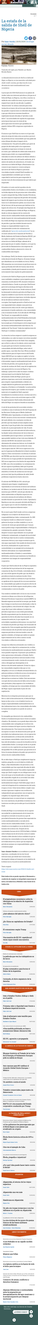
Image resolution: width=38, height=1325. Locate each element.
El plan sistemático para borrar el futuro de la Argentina (16, 970)
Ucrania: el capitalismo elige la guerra (19, 947)
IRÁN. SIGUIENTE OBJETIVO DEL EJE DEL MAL (19, 988)
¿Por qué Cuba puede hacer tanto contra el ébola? (19, 1166)
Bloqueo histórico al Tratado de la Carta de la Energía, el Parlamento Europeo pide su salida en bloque (19, 1055)
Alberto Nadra (6, 974)
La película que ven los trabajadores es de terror (18, 957)
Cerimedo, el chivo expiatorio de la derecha (17, 980)
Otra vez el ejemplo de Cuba (14, 1147)
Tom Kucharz (6, 1109)
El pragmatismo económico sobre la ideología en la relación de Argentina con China (18, 901)
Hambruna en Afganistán (13, 1200)
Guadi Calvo (6, 1187)
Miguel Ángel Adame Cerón (10, 1142)
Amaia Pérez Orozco (8, 1085)
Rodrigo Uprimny (7, 1160)
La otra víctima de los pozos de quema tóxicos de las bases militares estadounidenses (18, 1222)
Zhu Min (5, 942)
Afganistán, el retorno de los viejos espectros (17, 1183)
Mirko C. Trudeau (7, 1213)
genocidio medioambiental (21, 231)
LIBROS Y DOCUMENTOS (19, 1232)
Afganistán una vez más (12, 1192)
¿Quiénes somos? (20, 1312)
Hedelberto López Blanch (9, 1021)
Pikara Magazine (7, 1257)
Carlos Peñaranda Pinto (9, 984)
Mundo (10, 44)
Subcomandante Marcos (9, 1150)
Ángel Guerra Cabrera (8, 1170)
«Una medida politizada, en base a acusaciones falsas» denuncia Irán (17, 1029)
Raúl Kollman (6, 1034)
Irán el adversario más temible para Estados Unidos (17, 1017)
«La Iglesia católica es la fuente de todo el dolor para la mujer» (18, 1265)
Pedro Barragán (7, 916)
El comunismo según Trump (14, 929)
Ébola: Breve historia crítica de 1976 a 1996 (18, 1138)
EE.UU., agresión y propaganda (15, 1038)
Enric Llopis (6, 1132)
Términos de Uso (16, 1309)
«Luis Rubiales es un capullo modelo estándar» (17, 1242)
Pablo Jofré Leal (7, 1001)
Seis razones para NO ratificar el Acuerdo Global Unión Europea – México (16, 1068)
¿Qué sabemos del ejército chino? (16, 913)
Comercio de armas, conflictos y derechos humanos (16, 1280)
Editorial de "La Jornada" (9, 1041)
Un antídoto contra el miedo (14, 1082)
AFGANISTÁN (19, 1174)
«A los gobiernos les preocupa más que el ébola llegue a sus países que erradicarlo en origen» (18, 1126)
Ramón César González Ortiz (10, 1302)
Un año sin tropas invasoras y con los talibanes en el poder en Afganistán (18, 1209)
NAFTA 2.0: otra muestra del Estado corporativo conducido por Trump (17, 1105)
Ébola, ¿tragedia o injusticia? (14, 1157)
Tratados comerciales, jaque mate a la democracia (18, 1091)
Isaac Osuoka (10, 42)
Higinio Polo (6, 1203)
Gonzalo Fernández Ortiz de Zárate (12, 1095)
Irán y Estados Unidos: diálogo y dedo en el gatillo (18, 997)
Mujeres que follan (10, 1254)
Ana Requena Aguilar (8, 1247)
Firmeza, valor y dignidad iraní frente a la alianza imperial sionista (19, 1007)
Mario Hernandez (7, 906)
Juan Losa (5, 1269)
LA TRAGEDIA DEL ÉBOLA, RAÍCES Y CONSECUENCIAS (19, 1114)
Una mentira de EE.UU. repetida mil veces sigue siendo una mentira (17, 938)
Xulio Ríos (6, 924)
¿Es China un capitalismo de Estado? (18, 921)
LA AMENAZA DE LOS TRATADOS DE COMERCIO (19, 1046)
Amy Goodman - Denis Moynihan (12, 1228)
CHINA (19, 891)
